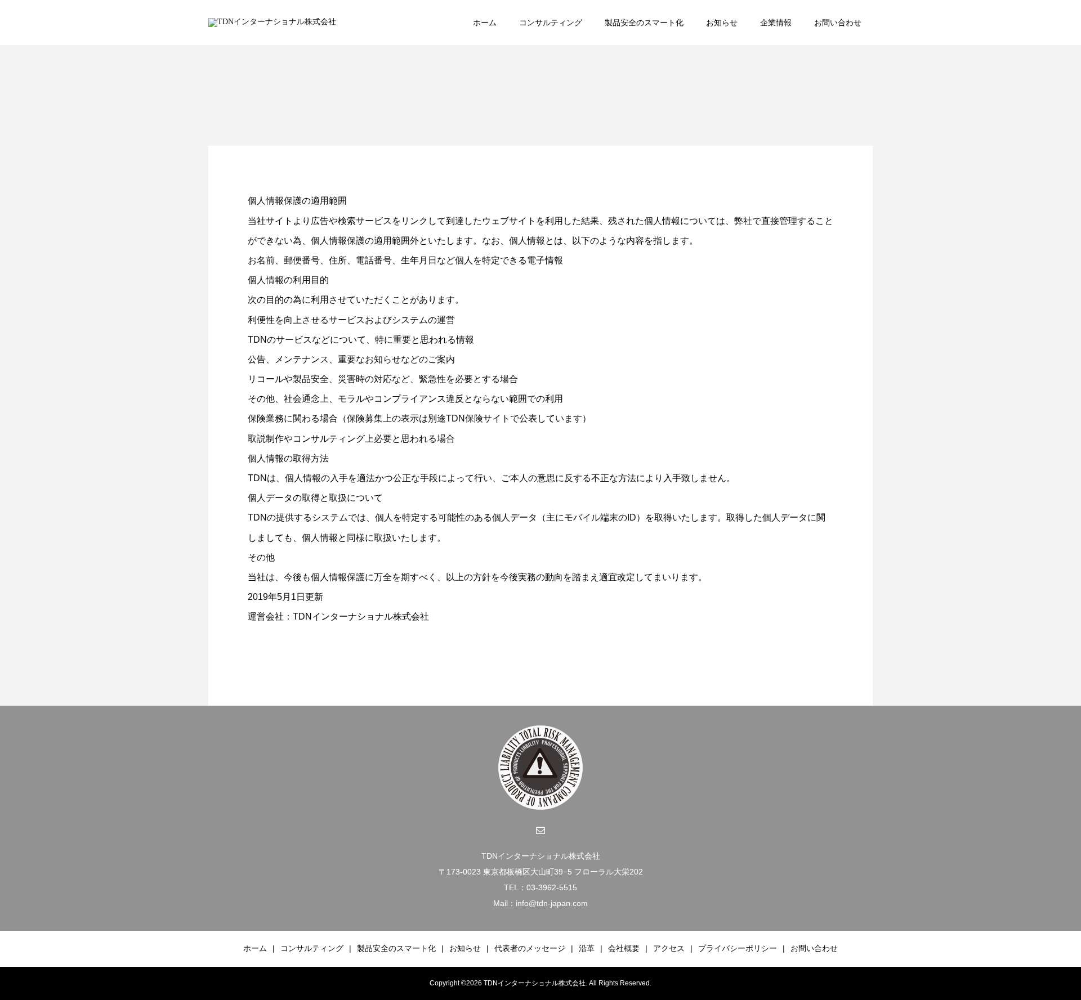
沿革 (587, 948)
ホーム (485, 22)
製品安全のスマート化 (644, 22)
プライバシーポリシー (737, 948)
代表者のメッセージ (529, 948)
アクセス (669, 948)
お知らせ (722, 22)
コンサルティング (550, 22)
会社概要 (624, 948)
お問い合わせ (837, 22)
